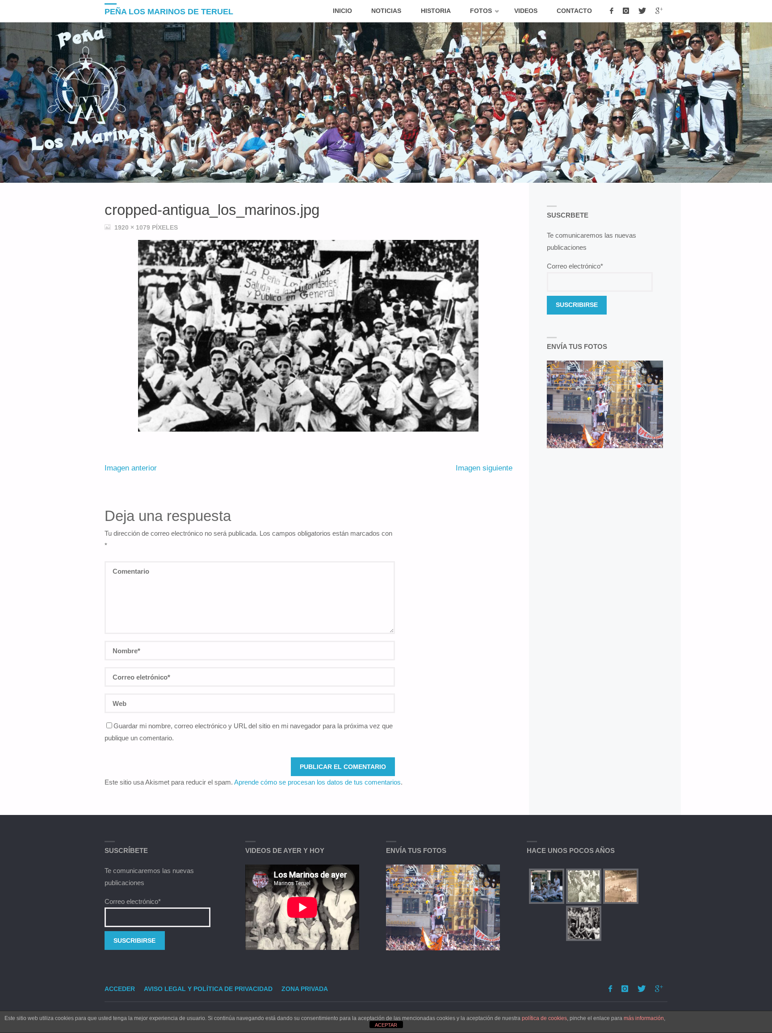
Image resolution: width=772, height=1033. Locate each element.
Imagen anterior (131, 468)
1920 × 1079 (133, 227)
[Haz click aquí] (605, 404)
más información (644, 1018)
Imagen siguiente (484, 468)
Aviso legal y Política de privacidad (208, 989)
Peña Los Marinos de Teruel (169, 11)
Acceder (120, 989)
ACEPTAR (386, 1025)
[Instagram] (626, 11)
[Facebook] (611, 11)
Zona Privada (304, 989)
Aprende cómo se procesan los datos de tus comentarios (317, 782)
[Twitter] (642, 11)
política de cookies (544, 1018)
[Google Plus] (658, 11)
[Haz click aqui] (443, 907)
